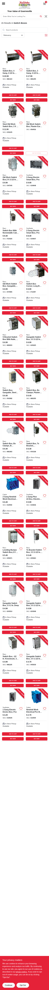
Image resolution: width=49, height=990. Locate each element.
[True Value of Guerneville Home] (24, 5)
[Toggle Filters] (46, 35)
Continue (8, 985)
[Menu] (3, 3)
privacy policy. (21, 972)
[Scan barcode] (46, 16)
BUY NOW (13, 100)
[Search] (41, 16)
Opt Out (23, 985)
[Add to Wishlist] (21, 70)
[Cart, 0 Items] (44, 4)
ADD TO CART (13, 95)
